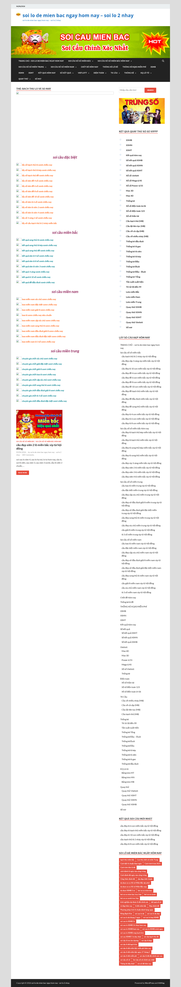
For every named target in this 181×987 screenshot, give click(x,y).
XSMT (31, 73)
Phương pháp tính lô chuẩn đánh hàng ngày (136, 910)
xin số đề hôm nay (144, 964)
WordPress (149, 983)
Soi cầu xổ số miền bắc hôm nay (113, 61)
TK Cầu (114, 73)
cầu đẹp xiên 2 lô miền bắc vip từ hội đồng (141, 467)
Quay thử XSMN (134, 312)
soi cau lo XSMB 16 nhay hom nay (133, 925)
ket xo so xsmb (150, 894)
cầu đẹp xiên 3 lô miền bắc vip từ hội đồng (141, 472)
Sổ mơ (38, 79)
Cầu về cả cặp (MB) (135, 231)
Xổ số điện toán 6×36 (131, 691)
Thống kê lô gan (133, 246)
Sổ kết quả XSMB (134, 160)
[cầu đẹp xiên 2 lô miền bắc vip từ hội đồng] (39, 425)
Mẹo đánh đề (154, 906)
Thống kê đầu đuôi (135, 241)
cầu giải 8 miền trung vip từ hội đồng (138, 530)
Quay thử (23, 79)
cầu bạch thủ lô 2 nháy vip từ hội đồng (139, 356)
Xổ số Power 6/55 (134, 185)
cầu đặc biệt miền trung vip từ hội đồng (139, 490)
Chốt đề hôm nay (89, 67)
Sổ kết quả (65, 73)
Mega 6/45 (127, 664)
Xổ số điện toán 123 (135, 211)
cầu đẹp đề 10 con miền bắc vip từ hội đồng (141, 386)
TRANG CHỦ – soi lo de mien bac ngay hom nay (41, 61)
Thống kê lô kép (133, 256)
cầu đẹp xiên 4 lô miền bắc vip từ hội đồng (141, 476)
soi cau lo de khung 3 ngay (130, 917)
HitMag (161, 983)
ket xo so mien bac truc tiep (130, 894)
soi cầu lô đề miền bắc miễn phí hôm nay (135, 948)
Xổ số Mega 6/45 (134, 180)
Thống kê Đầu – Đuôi (136, 271)
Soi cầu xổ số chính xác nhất (143, 960)
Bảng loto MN (128, 777)
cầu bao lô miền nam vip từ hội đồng (138, 543)
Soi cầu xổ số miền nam (62, 67)
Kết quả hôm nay (47, 73)
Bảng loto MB (128, 782)
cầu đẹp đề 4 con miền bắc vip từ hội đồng (141, 373)
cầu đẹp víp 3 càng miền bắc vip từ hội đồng (141, 463)
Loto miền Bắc (132, 292)
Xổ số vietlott (132, 175)
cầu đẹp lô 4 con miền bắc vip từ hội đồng (140, 414)
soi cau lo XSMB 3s (127, 921)
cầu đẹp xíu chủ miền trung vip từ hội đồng (141, 525)
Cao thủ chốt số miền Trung (147, 860)
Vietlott (82, 73)
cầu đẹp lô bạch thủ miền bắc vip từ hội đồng (140, 830)
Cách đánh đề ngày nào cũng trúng (133, 875)
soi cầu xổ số (125, 960)
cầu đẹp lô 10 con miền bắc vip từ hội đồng (141, 368)
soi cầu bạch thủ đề (151, 937)
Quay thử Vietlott (134, 322)
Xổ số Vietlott (128, 669)
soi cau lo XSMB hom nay (130, 929)
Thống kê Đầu (132, 261)
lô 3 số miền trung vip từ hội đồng (137, 534)
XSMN (21, 73)
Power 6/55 (127, 660)
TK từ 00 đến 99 (133, 287)
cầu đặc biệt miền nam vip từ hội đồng (139, 548)
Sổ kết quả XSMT (134, 170)
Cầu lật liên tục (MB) (135, 226)
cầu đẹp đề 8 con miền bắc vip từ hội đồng (141, 382)
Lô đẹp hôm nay (126, 906)
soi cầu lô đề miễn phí (128, 956)
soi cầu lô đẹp (146, 940)
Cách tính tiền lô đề (127, 867)
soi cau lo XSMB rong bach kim (132, 933)
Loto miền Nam (133, 297)
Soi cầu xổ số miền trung (31, 67)
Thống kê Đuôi (133, 266)
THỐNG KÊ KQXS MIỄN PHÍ (134, 67)
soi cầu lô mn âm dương (129, 940)
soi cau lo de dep (153, 914)
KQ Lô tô (145, 73)
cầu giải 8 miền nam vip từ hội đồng (138, 583)
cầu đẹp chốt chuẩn (145, 879)
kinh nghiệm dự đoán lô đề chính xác (134, 902)
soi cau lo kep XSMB (151, 917)
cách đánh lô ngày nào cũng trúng (133, 871)
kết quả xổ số (156, 902)
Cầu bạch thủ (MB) (135, 221)
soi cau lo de (139, 914)
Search (150, 90)
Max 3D (129, 190)
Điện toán (99, 73)
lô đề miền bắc (140, 906)
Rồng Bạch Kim (126, 914)
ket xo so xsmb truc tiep (129, 898)
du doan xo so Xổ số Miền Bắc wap (133, 887)
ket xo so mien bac (145, 890)
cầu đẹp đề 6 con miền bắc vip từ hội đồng (141, 377)
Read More (21, 472)
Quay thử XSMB (134, 307)
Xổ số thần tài (132, 216)
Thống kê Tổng (133, 276)
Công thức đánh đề (127, 879)
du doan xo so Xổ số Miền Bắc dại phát (135, 883)
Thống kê (129, 73)
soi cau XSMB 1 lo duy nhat (130, 937)
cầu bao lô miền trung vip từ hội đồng (139, 485)
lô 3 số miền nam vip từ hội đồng (136, 592)
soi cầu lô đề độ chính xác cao (151, 956)
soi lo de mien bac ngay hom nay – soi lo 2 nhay (78, 15)
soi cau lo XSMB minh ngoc (152, 929)
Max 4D (129, 195)
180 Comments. (28, 455)
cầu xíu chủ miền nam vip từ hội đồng (138, 588)
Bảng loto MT (128, 773)
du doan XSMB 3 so (127, 890)
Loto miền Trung (133, 302)
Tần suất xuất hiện (135, 282)
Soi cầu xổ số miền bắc (79, 61)
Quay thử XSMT (134, 317)
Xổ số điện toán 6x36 (136, 206)
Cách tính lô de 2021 (153, 864)
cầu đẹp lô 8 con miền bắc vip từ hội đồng (140, 423)
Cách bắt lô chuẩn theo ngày (131, 864)
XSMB (153, 67)
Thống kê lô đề (110, 67)
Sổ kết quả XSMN (134, 165)
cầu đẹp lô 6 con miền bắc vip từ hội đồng (140, 418)
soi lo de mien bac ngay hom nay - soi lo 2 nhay (50, 983)
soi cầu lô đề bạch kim (128, 944)
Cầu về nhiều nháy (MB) (137, 236)
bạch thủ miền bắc (127, 860)
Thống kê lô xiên (134, 251)
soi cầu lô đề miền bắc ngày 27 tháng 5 (135, 952)
